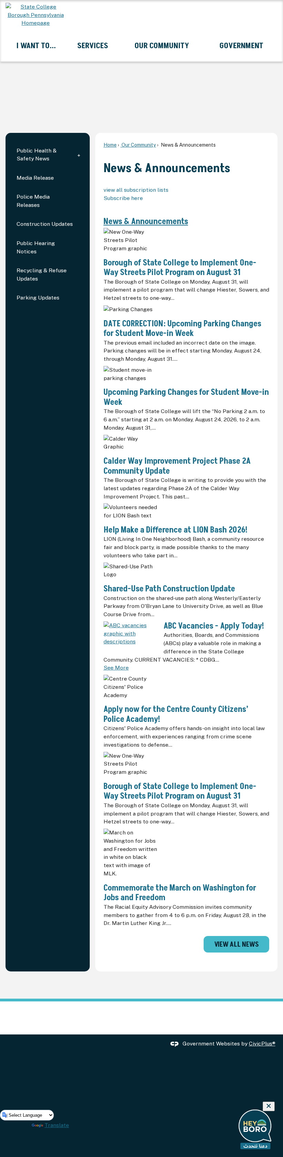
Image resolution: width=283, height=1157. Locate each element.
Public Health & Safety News (37, 154)
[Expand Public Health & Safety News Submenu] (79, 154)
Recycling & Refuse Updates (42, 274)
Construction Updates (45, 224)
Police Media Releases (33, 200)
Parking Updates (38, 297)
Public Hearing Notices (36, 247)
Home (110, 145)
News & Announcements (146, 221)
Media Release (35, 178)
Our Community (138, 145)
